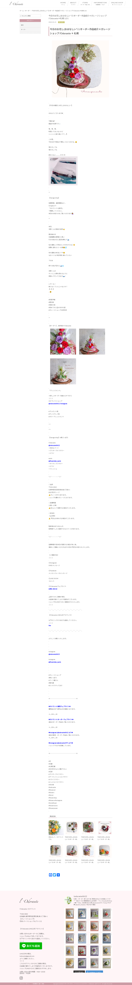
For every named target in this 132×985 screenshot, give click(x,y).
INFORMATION (100, 3)
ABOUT (73, 3)
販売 (22, 25)
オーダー (61, 22)
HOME (63, 3)
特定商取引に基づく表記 (38, 983)
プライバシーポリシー (25, 983)
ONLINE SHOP (117, 3)
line (50, 625)
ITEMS (85, 3)
